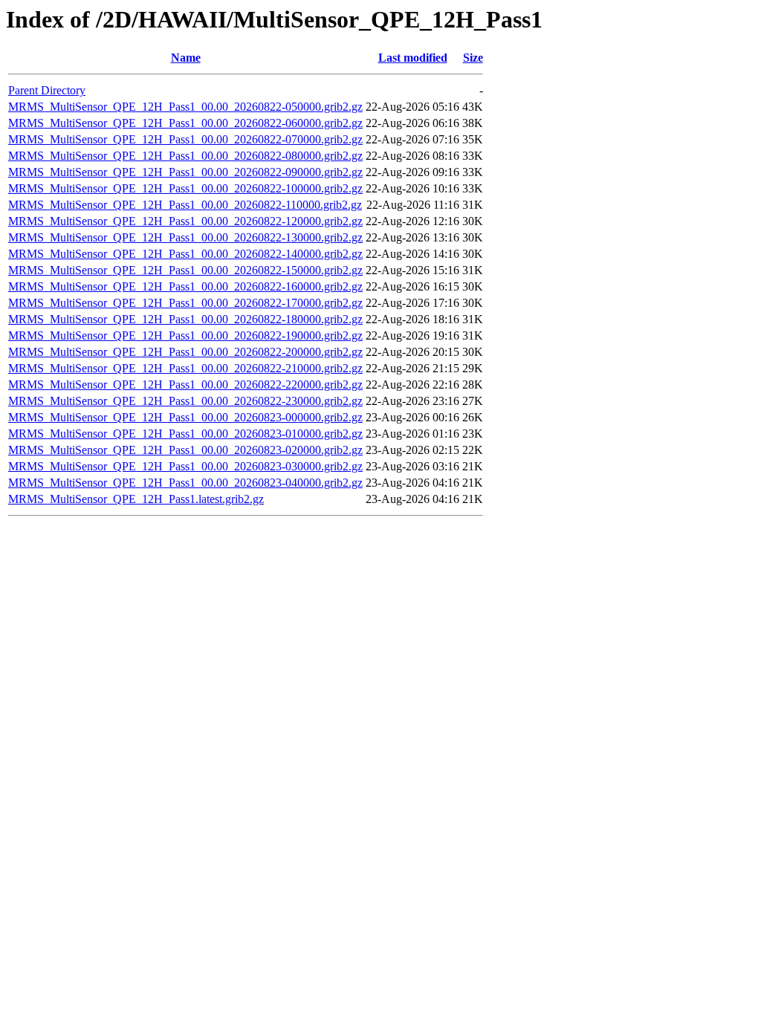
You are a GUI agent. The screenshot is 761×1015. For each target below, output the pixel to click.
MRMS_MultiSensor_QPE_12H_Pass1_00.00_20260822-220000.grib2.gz (185, 384)
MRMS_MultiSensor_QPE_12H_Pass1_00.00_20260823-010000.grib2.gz (185, 433)
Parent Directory (46, 90)
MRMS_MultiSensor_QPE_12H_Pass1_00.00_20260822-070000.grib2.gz (185, 139)
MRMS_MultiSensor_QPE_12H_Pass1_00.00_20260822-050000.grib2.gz (185, 106)
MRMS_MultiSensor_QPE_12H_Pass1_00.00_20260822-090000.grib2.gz (185, 172)
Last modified (412, 57)
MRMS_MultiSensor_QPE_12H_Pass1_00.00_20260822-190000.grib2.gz (185, 335)
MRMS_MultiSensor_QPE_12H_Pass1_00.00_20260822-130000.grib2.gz (185, 237)
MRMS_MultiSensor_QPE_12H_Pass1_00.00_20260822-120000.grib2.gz (185, 221)
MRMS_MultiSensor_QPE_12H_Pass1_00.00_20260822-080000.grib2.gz (185, 155)
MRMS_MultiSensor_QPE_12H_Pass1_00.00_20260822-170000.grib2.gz (185, 302)
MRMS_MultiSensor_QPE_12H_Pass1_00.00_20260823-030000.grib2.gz (185, 466)
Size (473, 57)
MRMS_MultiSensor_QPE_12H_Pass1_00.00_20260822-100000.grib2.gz (185, 188)
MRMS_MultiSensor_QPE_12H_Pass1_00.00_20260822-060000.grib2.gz (185, 123)
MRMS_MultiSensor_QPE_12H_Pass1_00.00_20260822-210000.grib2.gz (185, 368)
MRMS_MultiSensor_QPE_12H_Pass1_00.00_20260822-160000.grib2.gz (185, 286)
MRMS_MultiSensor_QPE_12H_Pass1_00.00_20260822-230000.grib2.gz (185, 401)
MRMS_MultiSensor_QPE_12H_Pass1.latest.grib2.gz (136, 499)
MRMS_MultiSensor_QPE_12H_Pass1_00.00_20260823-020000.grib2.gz (185, 450)
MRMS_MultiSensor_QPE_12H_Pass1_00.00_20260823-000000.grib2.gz (185, 417)
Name (186, 57)
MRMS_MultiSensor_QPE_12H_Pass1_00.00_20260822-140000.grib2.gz (185, 253)
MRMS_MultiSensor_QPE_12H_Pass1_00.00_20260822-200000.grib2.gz (185, 352)
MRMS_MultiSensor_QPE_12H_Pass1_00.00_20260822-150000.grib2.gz (185, 270)
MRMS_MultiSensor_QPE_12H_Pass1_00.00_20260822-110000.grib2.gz (185, 204)
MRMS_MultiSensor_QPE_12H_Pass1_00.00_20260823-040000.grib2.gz (185, 482)
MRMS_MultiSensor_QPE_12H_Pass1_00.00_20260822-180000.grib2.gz (185, 319)
